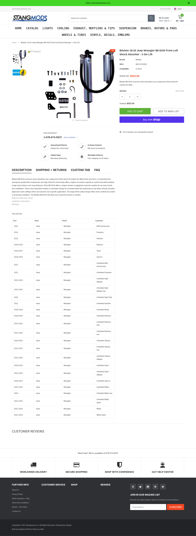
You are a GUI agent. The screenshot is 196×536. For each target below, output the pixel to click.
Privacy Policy (17, 494)
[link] (19, 59)
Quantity (123, 91)
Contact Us (16, 511)
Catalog (32, 28)
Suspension (127, 28)
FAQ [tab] (97, 170)
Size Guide (179, 91)
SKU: (122, 64)
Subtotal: (123, 103)
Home (18, 28)
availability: (124, 69)
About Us (15, 490)
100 (124, 132)
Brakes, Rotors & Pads (159, 28)
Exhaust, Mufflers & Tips (94, 28)
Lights (47, 28)
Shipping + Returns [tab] (51, 170)
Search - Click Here (19, 507)
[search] (151, 18)
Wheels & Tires (74, 35)
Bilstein (138, 60)
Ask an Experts (70, 137)
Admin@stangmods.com (21, 9)
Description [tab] (22, 170)
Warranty (15, 204)
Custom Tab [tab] (80, 170)
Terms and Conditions (20, 503)
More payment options (152, 126)
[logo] (30, 18)
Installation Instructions (21, 201)
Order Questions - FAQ (20, 498)
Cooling (63, 28)
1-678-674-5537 (52, 137)
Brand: (122, 60)
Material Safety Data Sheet (22, 198)
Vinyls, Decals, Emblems (110, 35)
